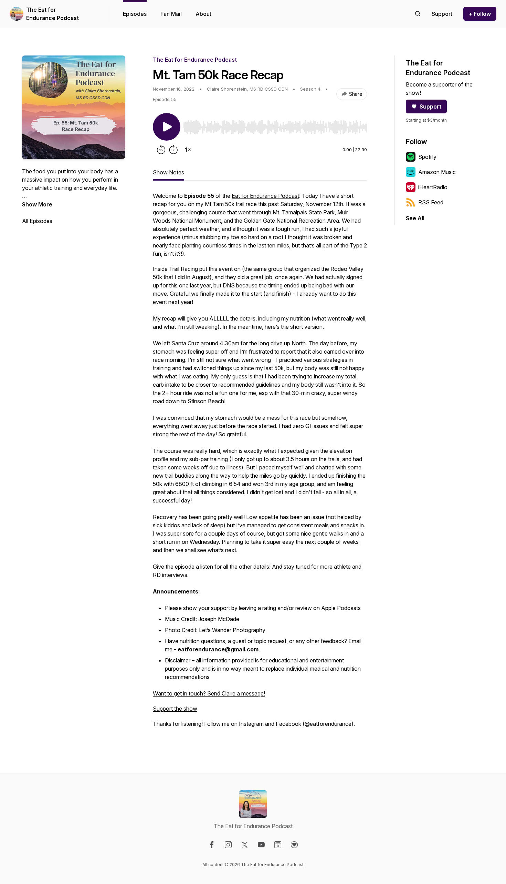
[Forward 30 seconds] (173, 149)
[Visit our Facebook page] (211, 844)
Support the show (175, 708)
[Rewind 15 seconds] (161, 149)
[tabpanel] (260, 463)
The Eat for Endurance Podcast (52, 13)
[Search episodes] (418, 14)
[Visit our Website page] (277, 844)
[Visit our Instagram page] (228, 844)
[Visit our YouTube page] (261, 844)
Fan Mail (171, 13)
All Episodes (37, 220)
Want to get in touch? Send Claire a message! (209, 693)
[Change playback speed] (188, 149)
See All (415, 218)
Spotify (427, 156)
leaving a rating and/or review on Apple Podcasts (300, 607)
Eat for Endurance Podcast (265, 195)
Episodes (135, 13)
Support (430, 106)
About (203, 13)
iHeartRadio (432, 187)
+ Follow (480, 13)
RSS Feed (430, 202)
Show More (37, 204)
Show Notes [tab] (168, 172)
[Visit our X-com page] (244, 844)
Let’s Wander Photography (232, 630)
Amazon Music (437, 172)
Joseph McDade (218, 619)
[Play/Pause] (166, 127)
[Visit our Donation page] (294, 844)
